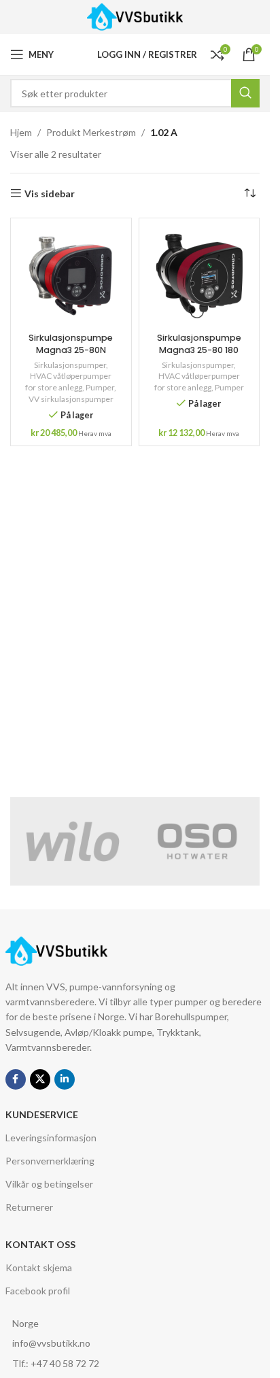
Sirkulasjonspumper (70, 365)
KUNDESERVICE (41, 1114)
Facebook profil (37, 1290)
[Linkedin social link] (64, 1079)
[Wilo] (72, 841)
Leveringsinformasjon (51, 1137)
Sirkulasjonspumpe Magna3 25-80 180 (199, 344)
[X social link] (40, 1079)
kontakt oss (40, 1244)
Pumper (100, 387)
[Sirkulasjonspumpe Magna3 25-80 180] (199, 276)
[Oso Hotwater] (197, 841)
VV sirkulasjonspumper (71, 399)
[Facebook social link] (15, 1079)
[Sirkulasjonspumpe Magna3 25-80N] (71, 276)
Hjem (21, 132)
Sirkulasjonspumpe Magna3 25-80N (71, 344)
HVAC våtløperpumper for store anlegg (68, 381)
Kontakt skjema (38, 1267)
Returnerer (29, 1207)
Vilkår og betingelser (49, 1184)
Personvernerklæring (49, 1160)
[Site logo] (135, 16)
